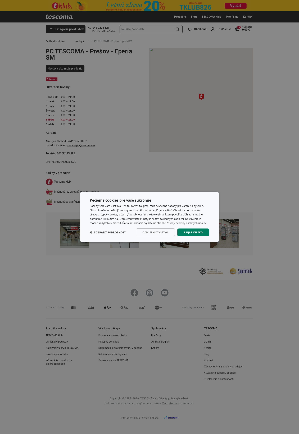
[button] (108, 232)
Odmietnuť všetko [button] (155, 232)
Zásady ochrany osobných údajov (186, 223)
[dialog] (149, 217)
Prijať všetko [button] (193, 232)
